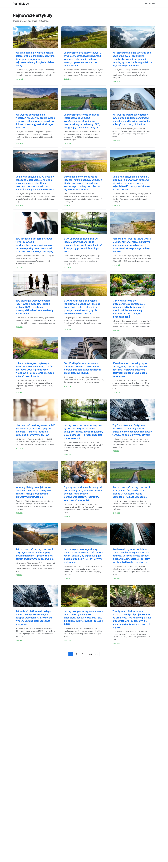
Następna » (93, 654)
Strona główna (149, 4)
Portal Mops (21, 3)
